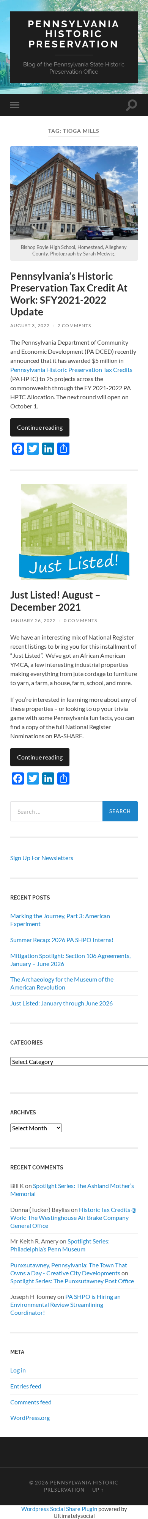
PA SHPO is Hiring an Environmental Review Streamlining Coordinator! (65, 1304)
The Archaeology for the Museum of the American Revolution (61, 983)
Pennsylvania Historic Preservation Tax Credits (71, 369)
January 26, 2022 (33, 620)
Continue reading (40, 427)
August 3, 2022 (30, 325)
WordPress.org (30, 1417)
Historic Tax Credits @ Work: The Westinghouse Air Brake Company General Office (73, 1217)
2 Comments (74, 325)
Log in (18, 1370)
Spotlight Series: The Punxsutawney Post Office (72, 1280)
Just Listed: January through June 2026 (61, 1003)
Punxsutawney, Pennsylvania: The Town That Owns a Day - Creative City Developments (68, 1268)
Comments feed (31, 1402)
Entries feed (25, 1386)
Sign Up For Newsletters (41, 857)
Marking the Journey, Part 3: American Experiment (60, 919)
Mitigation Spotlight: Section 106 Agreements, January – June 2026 (70, 959)
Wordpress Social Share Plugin (59, 1508)
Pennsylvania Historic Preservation (74, 34)
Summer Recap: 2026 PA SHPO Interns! (61, 939)
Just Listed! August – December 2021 (55, 601)
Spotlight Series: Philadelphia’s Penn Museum (60, 1245)
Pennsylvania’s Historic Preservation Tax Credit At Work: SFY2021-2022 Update (69, 294)
